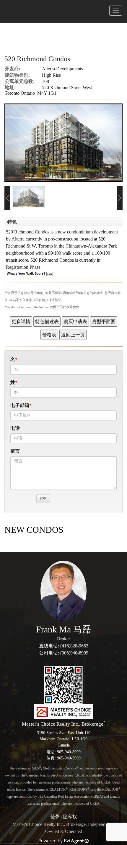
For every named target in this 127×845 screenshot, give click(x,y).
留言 (15, 451)
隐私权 (70, 816)
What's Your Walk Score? (26, 273)
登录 (55, 816)
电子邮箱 (19, 405)
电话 (15, 428)
